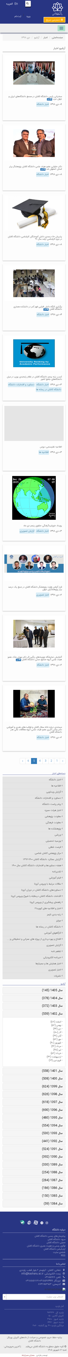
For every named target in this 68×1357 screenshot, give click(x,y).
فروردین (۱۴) (55, 1060)
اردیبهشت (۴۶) (54, 1057)
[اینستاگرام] (47, 1222)
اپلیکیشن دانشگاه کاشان (54, 1249)
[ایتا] (29, 1222)
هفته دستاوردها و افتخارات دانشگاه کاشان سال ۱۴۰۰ (36, 865)
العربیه (9, 4)
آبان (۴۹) (57, 1036)
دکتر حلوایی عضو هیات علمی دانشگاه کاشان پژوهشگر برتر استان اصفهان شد (35, 168)
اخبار (45, 38)
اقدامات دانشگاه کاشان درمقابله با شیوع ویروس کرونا (36, 896)
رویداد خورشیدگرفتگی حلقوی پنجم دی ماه (43, 526)
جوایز (58, 921)
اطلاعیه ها (44, 452)
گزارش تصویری (27, 531)
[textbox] (35, 1297)
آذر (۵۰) (57, 1032)
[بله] (22, 1222)
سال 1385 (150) (52, 1196)
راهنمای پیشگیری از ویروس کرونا (45, 902)
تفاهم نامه (56, 951)
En (16, 4)
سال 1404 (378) (52, 998)
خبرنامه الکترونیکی (52, 957)
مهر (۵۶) (57, 1039)
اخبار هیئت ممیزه (53, 810)
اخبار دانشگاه (43, 104)
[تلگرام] (41, 1222)
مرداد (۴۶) (56, 1046)
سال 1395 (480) (52, 1117)
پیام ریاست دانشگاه (51, 804)
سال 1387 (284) (52, 1180)
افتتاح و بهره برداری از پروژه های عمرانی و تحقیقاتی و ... (34, 939)
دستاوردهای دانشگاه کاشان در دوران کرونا (41, 890)
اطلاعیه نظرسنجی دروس (51, 447)
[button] (54, 20)
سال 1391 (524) (52, 1149)
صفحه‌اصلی (57, 38)
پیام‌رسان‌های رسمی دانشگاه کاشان (50, 1236)
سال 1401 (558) (52, 1071)
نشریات (57, 976)
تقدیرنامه (56, 872)
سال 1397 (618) (52, 1102)
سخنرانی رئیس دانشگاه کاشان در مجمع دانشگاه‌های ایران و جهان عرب (35, 98)
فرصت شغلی (54, 847)
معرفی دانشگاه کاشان (56, 1243)
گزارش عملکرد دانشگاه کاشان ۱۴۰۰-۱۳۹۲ (42, 859)
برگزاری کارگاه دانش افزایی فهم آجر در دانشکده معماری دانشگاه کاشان (37, 308)
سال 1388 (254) (52, 1172)
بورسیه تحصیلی (53, 841)
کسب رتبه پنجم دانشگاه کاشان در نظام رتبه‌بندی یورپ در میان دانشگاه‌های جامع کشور (34, 378)
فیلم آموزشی (55, 878)
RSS (63, 1255)
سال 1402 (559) (52, 1014)
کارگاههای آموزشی (52, 933)
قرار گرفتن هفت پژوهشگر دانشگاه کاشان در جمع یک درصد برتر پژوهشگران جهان (35, 588)
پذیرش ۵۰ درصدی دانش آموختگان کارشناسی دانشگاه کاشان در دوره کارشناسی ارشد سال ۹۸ (35, 238)
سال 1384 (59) (53, 1203)
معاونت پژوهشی (53, 816)
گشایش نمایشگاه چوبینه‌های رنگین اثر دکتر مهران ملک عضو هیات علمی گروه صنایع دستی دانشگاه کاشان (35, 658)
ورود (28, 16)
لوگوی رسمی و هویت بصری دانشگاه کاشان (46, 1246)
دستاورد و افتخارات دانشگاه (21, 385)
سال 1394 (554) (52, 1125)
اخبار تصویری (42, 595)
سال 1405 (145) (52, 990)
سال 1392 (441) (52, 1141)
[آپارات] (36, 1222)
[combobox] (34, 1297)
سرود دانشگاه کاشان (56, 1239)
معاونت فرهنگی (53, 823)
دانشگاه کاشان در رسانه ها (48, 390)
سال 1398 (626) (52, 1094)
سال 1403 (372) (52, 1006)
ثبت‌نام (17, 16)
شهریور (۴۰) (55, 1043)
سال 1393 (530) (52, 1133)
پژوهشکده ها (54, 829)
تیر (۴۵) (57, 1050)
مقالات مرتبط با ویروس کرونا (47, 884)
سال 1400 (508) (52, 1078)
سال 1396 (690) (52, 1110)
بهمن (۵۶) (56, 1025)
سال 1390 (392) (52, 1156)
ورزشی (58, 835)
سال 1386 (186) (52, 1188)
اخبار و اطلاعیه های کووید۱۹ (48, 908)
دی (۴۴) (57, 1029)
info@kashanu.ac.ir (32, 1274)
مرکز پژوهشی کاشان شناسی (48, 853)
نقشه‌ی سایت (59, 1252)
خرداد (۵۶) (56, 1053)
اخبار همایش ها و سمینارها (48, 964)
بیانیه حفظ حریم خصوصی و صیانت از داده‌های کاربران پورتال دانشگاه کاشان (34, 1339)
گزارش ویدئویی (53, 792)
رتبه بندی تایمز (54, 915)
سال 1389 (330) (52, 1164)
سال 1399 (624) (52, 1086)
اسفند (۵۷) (56, 1022)
